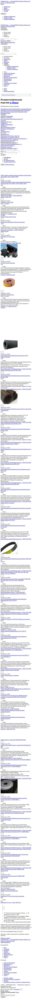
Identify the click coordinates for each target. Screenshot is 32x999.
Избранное (4, 41)
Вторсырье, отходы (6, 147)
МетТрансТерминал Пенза (8, 127)
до (1, 153)
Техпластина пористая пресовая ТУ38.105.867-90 (14, 855)
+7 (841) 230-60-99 (18, 230)
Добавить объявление (9, 16)
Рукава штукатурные (19, 222)
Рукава (13, 236)
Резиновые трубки (22, 111)
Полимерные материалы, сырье (10, 135)
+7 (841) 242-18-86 (26, 369)
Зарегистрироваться (9, 42)
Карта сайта (7, 953)
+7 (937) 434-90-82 (14, 709)
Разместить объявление (7, 116)
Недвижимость (8, 79)
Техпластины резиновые (17, 896)
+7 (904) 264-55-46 (12, 214)
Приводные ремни (19, 110)
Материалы (7, 76)
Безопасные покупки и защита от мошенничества (17, 982)
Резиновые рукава (5, 113)
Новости (6, 956)
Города (5, 957)
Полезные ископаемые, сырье (9, 148)
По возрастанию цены (10, 161)
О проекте (6, 949)
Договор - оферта (8, 978)
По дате (3, 154)
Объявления (7, 6)
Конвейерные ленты (6, 109)
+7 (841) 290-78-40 (16, 243)
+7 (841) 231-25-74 (9, 687)
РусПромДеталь (5, 131)
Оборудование (7, 80)
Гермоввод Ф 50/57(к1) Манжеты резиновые (18, 619)
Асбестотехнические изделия (9, 140)
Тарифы (6, 11)
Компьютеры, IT (8, 74)
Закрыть (3, 997)
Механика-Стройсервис (7, 128)
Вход (5, 947)
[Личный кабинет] (2, 23)
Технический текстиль (7, 141)
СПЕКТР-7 (4, 123)
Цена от (3, 151)
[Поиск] (16, 39)
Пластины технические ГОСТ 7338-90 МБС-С (14, 799)
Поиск (3, 130)
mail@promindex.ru (5, 942)
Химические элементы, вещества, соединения (14, 138)
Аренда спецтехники (9, 73)
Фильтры (3, 114)
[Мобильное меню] (5, 23)
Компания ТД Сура (6, 121)
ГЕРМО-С (4, 126)
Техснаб (3, 120)
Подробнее (16, 989)
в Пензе (14, 102)
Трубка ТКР (10, 202)
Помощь (6, 980)
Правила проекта (8, 954)
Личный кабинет (8, 56)
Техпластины (10, 110)
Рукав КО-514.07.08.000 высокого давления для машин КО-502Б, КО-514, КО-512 (14, 696)
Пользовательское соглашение (12, 979)
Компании (6, 9)
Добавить (3, 13)
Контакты (6, 950)
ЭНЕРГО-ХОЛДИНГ (7, 124)
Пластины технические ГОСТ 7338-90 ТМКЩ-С (14, 765)
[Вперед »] (4, 910)
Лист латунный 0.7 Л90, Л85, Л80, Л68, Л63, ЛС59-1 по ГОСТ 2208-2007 (15, 579)
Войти (8, 41)
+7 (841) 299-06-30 (17, 195)
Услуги (5, 86)
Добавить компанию (9, 19)
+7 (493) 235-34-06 (10, 275)
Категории (3, 28)
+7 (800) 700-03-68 (20, 592)
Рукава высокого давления (19, 109)
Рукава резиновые (10, 263)
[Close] (9, 991)
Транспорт (6, 84)
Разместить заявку (5, 938)
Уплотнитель (10, 294)
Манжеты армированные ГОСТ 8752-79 (13, 599)
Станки (6, 81)
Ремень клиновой (26, 508)
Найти (2, 164)
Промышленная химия (7, 145)
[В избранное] (2, 179)
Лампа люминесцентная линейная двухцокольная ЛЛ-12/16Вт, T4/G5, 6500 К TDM (15, 183)
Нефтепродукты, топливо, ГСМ (10, 137)
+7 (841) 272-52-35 (11, 629)
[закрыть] (21, 989)
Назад (5, 72)
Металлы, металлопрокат (10, 77)
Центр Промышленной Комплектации (12, 119)
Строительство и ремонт (10, 83)
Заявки (5, 8)
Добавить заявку (8, 18)
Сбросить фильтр (9, 164)
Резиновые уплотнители (10, 111)
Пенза (2, 4)
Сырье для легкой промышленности (11, 144)
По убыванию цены (9, 160)
